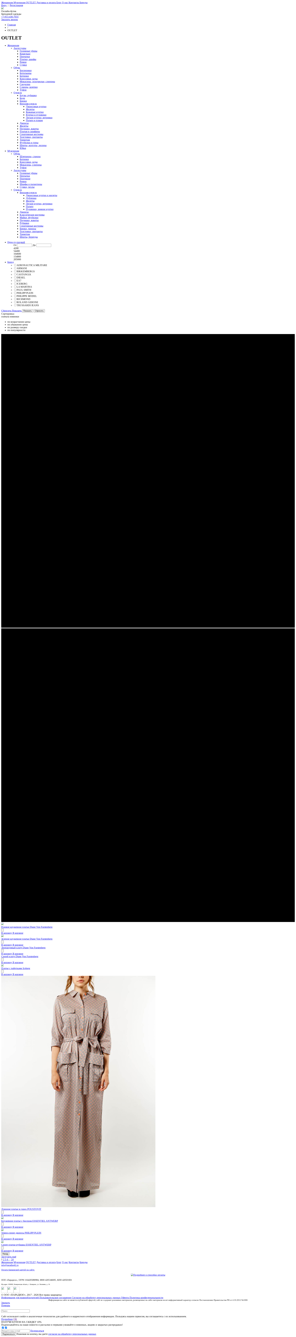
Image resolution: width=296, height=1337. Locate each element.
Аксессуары (20, 48)
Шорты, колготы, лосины (33, 145)
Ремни (23, 62)
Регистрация (16, 5)
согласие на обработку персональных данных (72, 1334)
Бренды (84, 2)
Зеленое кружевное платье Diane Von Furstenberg (26, 939)
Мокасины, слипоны (31, 164)
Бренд (10, 262)
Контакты (74, 2)
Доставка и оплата (46, 2)
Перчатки (25, 56)
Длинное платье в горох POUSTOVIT (21, 1209)
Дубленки (31, 198)
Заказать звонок (9, 19)
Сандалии (25, 84)
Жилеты (30, 109)
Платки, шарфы (28, 59)
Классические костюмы (32, 214)
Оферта (125, 1297)
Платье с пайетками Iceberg (15, 968)
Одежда (18, 92)
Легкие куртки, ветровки (39, 117)
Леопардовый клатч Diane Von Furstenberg (23, 947)
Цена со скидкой (16, 242)
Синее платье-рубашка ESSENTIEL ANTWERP (26, 1244)
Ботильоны (25, 73)
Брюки (23, 101)
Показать (17, 310)
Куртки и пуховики (36, 115)
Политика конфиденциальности (146, 1297)
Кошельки (25, 53)
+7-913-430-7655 (9, 16)
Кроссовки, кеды (29, 78)
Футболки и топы (29, 142)
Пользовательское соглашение (55, 1297)
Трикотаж (25, 139)
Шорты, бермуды (29, 237)
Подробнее (7, 1319)
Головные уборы (28, 51)
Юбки (23, 148)
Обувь (17, 67)
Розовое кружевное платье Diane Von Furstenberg (26, 927)
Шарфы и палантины (31, 184)
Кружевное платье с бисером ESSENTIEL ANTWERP (29, 1221)
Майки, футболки (29, 217)
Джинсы (24, 123)
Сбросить (6, 310)
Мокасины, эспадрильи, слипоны (37, 81)
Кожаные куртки (35, 112)
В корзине (18, 933)
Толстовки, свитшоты (31, 137)
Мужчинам (20, 2)
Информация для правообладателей (20, 1297)
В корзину (7, 933)
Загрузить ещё (8, 1256)
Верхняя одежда (28, 103)
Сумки (23, 65)
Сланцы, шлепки (29, 87)
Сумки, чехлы (27, 187)
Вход (4, 5)
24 (12, 1259)
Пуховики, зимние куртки (39, 209)
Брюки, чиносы (28, 228)
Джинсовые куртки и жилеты (41, 195)
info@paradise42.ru (9, 1265)
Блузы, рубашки (28, 95)
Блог (59, 2)
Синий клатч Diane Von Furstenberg (19, 956)
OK (15, 1319)
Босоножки (26, 70)
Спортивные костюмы (31, 134)
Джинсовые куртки (36, 106)
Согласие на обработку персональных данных (96, 1297)
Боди (22, 98)
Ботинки (24, 76)
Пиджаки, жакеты (29, 128)
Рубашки (24, 223)
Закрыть (5, 1302)
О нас (65, 2)
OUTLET (31, 2)
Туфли (23, 90)
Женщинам (7, 2)
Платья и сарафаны (30, 131)
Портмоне (25, 178)
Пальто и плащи (34, 120)
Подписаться (37, 1330)
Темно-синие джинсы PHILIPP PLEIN (21, 1233)
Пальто (29, 206)
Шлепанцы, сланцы (30, 156)
